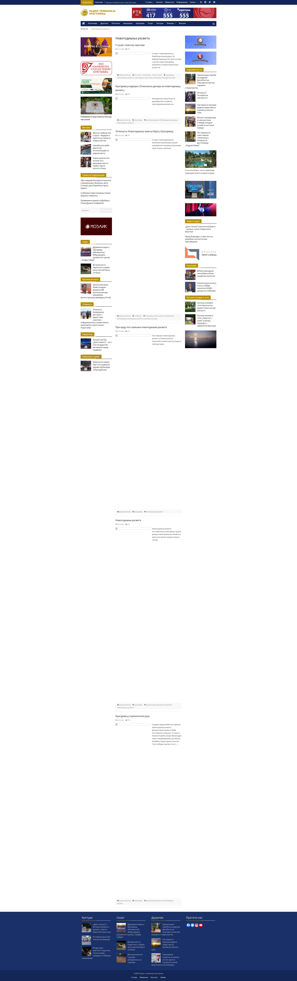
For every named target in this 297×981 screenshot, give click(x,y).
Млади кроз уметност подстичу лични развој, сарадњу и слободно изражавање (96, 953)
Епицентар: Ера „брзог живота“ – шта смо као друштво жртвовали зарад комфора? (102, 344)
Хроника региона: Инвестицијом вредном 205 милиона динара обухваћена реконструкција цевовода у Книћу (96, 291)
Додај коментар (125, 75)
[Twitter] (192, 925)
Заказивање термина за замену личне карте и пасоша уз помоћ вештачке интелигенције (165, 959)
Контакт (159, 2)
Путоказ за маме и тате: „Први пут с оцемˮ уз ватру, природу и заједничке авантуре (206, 320)
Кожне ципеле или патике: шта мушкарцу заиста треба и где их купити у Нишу (101, 163)
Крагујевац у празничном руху (132, 716)
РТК (128, 49)
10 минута (138, 316)
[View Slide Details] (200, 190)
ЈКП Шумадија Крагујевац (168, 120)
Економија (92, 23)
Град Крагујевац (152, 120)
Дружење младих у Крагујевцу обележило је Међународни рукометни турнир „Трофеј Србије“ (95, 253)
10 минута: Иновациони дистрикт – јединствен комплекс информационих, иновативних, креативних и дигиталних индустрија (95, 318)
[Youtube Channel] (201, 925)
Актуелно (138, 75)
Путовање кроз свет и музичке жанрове (102, 938)
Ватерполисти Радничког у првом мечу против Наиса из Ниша (101, 269)
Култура (160, 23)
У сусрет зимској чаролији (130, 45)
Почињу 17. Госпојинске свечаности (202, 95)
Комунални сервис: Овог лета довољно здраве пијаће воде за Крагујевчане (101, 366)
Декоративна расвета (154, 901)
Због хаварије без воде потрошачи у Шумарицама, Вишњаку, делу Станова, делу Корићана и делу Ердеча (96, 184)
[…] (176, 744)
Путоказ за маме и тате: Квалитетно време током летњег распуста (206, 307)
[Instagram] (197, 925)
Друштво (104, 23)
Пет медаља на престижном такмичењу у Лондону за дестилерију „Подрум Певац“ (197, 139)
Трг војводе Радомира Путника (164, 78)
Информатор (181, 2)
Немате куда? (157, 75)
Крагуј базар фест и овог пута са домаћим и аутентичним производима (199, 239)
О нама (149, 2)
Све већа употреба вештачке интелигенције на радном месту (101, 149)
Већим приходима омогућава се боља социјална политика (206, 273)
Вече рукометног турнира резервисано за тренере (135, 958)
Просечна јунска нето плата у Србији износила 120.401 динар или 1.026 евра (206, 287)
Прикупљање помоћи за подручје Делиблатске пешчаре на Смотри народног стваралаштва (200, 81)
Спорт (150, 23)
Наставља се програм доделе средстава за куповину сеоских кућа (206, 109)
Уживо (192, 2)
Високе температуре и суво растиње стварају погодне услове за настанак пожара (206, 122)
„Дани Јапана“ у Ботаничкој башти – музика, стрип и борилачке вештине (200, 229)
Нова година (158, 316)
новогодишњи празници (143, 78)
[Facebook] (188, 925)
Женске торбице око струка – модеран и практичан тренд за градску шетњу (102, 137)
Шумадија (140, 23)
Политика (116, 23)
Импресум (144, 977)
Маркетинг (169, 2)
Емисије (170, 23)
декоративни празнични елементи (158, 705)
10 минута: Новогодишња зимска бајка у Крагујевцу (144, 131)
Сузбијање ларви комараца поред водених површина (95, 194)
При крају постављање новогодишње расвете (141, 327)
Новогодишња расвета (125, 78)
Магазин (182, 23)
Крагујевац (127, 23)
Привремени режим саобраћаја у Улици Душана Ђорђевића (95, 201)
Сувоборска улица (150, 319)
